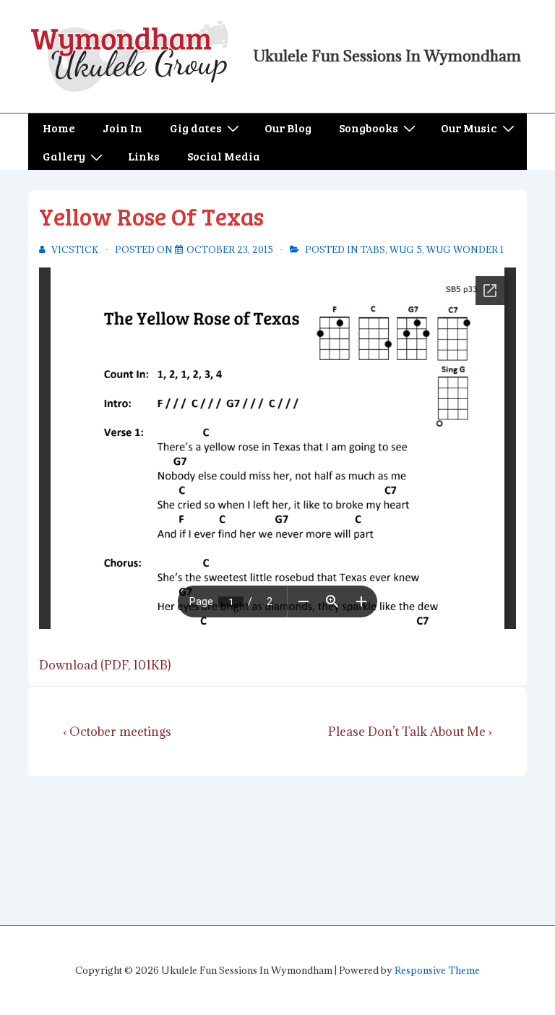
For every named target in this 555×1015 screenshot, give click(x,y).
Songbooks (368, 127)
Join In (122, 127)
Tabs (373, 249)
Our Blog (287, 127)
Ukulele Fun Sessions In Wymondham (387, 56)
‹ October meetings (117, 732)
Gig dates (196, 127)
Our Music (469, 127)
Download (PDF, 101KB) (105, 665)
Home (59, 127)
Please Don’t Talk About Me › (410, 732)
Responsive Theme (437, 970)
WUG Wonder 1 (465, 249)
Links (144, 155)
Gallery (64, 155)
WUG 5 (406, 249)
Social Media (223, 155)
